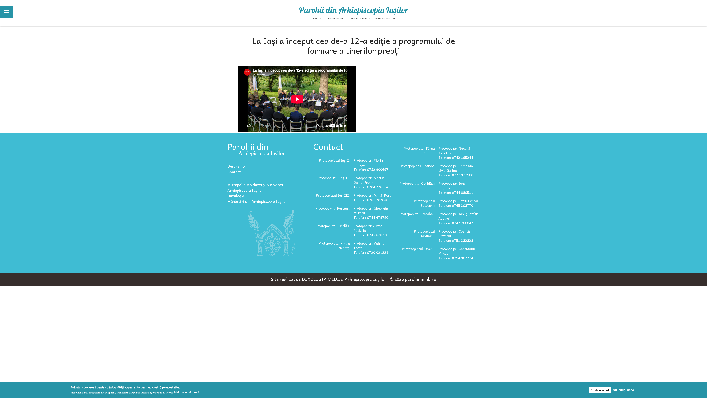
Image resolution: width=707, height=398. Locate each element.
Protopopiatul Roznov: (418, 165)
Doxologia (235, 196)
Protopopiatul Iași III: (333, 195)
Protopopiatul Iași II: (333, 177)
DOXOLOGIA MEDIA (322, 279)
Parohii (318, 18)
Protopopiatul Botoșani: (424, 203)
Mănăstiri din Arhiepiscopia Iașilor (257, 201)
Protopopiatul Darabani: (424, 233)
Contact (366, 18)
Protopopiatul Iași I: (334, 160)
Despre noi (236, 166)
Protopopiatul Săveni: (418, 248)
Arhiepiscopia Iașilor (342, 18)
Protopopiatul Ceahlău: (417, 183)
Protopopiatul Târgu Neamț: (419, 151)
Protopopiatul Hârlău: (333, 225)
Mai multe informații (187, 392)
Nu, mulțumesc (623, 390)
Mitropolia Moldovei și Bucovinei (255, 185)
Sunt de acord (600, 390)
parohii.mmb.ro (420, 279)
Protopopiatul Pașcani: (332, 208)
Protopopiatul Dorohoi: (417, 213)
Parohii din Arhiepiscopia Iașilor (353, 10)
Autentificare (385, 18)
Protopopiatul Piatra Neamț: (334, 245)
